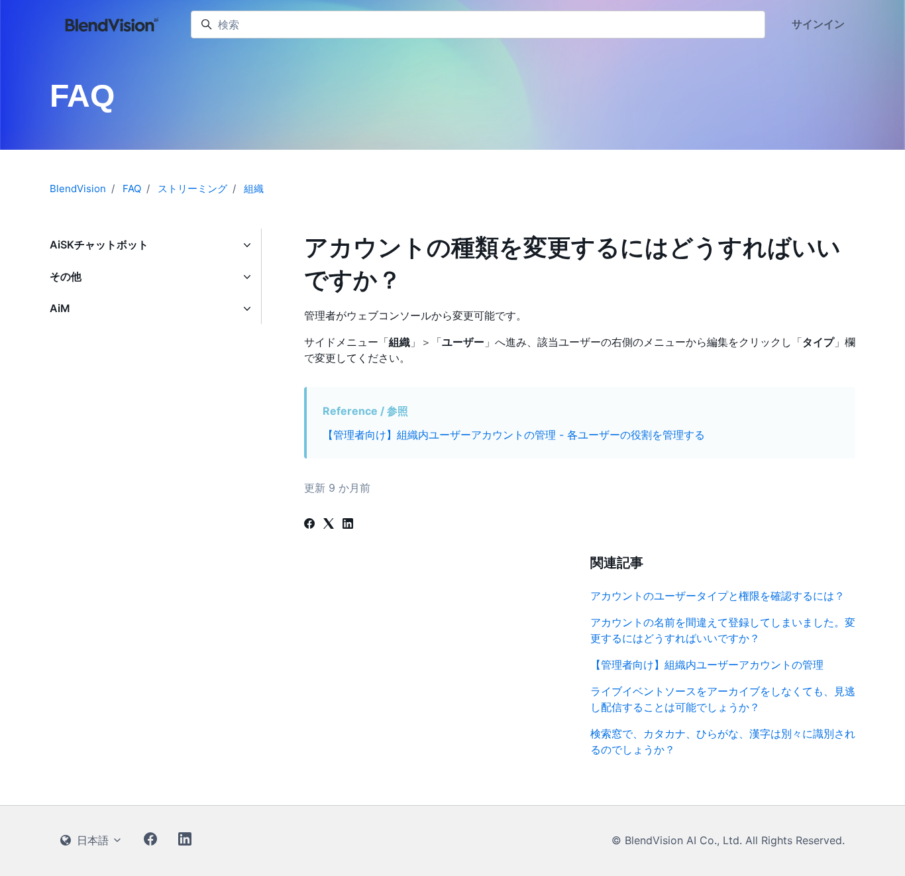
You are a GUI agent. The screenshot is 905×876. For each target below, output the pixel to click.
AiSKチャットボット (99, 244)
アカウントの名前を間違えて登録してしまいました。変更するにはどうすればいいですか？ (722, 630)
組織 (254, 188)
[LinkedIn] (348, 524)
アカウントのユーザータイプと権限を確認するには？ (717, 595)
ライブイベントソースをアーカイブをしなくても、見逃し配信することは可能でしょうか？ (722, 699)
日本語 (93, 840)
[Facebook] (309, 524)
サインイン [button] (818, 23)
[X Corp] (328, 524)
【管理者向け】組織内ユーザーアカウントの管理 (707, 664)
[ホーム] (112, 24)
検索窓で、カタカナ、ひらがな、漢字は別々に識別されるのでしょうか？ (722, 741)
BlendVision (78, 188)
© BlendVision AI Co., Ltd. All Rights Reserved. (728, 840)
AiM (60, 308)
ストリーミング (192, 188)
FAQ (132, 188)
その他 (65, 276)
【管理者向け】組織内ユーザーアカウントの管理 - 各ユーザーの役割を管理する (514, 434)
